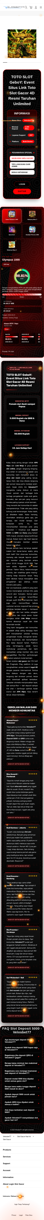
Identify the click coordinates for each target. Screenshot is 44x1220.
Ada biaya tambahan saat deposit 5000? (22, 1111)
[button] (31, 7)
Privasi (14, 1215)
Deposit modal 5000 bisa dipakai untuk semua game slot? (22, 1080)
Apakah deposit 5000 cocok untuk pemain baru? (22, 1095)
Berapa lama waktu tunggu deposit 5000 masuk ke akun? (22, 1088)
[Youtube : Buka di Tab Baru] (29, 1209)
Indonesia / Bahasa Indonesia (13, 1196)
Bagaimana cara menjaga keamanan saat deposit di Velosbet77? (22, 1072)
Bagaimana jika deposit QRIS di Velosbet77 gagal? (22, 1056)
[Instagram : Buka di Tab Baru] (24, 1209)
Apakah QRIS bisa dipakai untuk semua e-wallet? (22, 1103)
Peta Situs (28, 1215)
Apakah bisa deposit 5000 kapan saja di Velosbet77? (22, 1048)
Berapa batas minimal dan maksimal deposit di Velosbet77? (22, 1064)
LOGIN (22, 184)
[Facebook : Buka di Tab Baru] (14, 1209)
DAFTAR (22, 191)
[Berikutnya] (41, 43)
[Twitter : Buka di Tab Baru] (19, 1209)
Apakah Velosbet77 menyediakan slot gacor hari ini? (22, 1119)
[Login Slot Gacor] (7, 7)
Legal (21, 1215)
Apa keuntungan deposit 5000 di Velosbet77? (22, 1041)
